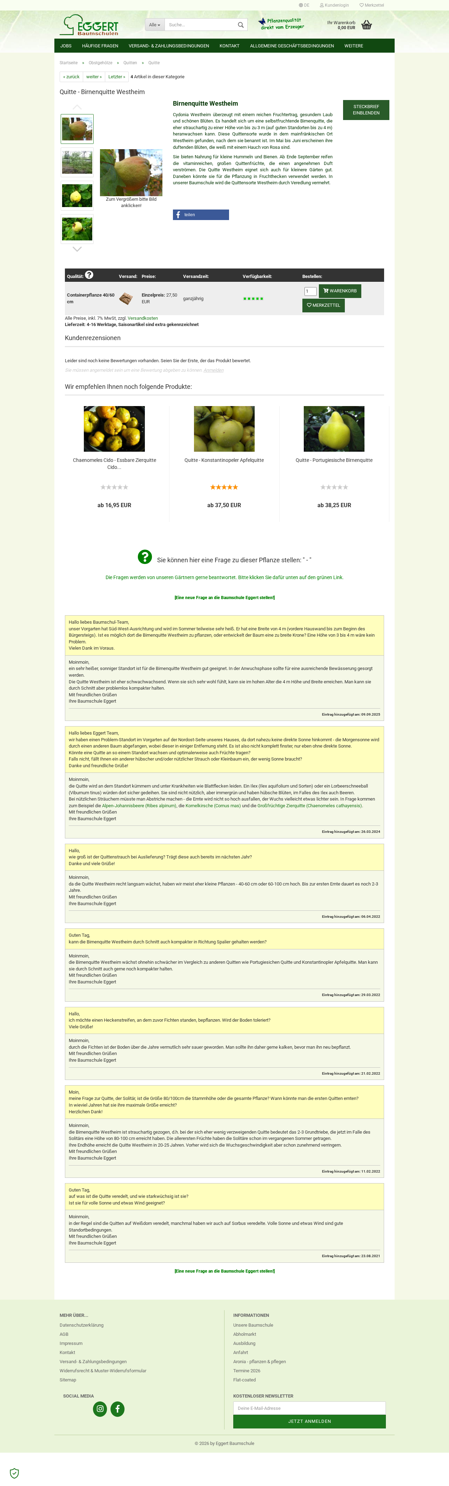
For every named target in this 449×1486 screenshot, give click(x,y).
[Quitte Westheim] (131, 172)
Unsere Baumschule (253, 1325)
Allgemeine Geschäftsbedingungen (292, 45)
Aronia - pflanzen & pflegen (259, 1361)
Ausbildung (244, 1343)
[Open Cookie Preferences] (14, 1473)
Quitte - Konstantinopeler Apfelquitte (224, 460)
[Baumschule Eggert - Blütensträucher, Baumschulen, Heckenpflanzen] (97, 25)
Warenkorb (343, 290)
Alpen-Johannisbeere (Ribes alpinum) (139, 805)
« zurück (71, 76)
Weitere (353, 45)
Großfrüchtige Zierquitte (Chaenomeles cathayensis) (309, 805)
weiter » (94, 76)
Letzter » (116, 76)
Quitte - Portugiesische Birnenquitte (334, 460)
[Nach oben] (429, 1475)
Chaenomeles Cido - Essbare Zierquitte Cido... (114, 463)
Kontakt (230, 45)
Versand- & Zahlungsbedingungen (169, 45)
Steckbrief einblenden (366, 110)
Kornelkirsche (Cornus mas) (213, 805)
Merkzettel (374, 5)
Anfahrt (240, 1352)
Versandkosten (143, 318)
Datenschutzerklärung (81, 1325)
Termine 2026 (246, 1370)
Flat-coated (244, 1379)
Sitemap (68, 1379)
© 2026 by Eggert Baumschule (224, 1443)
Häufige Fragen (100, 45)
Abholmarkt (244, 1334)
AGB (64, 1334)
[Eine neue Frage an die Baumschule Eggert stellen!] (225, 597)
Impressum (71, 1343)
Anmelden (213, 370)
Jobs (66, 45)
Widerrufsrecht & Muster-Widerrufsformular (103, 1370)
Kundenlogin (336, 5)
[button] (201, 215)
